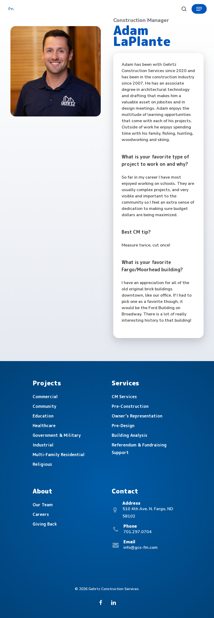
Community (44, 406)
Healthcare (44, 425)
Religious (42, 464)
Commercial (45, 396)
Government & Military (57, 435)
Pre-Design (123, 425)
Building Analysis (129, 435)
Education (43, 416)
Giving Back (45, 524)
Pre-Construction (130, 406)
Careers (41, 514)
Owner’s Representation (137, 416)
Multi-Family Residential (59, 454)
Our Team (43, 505)
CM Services (124, 396)
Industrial (43, 445)
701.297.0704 (137, 532)
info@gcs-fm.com (140, 547)
